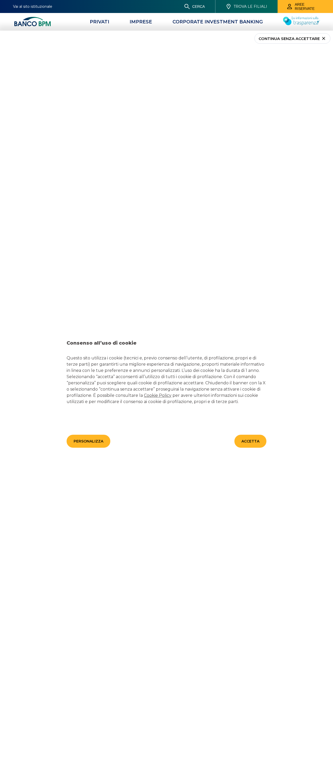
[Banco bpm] (32, 21)
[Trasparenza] (301, 24)
